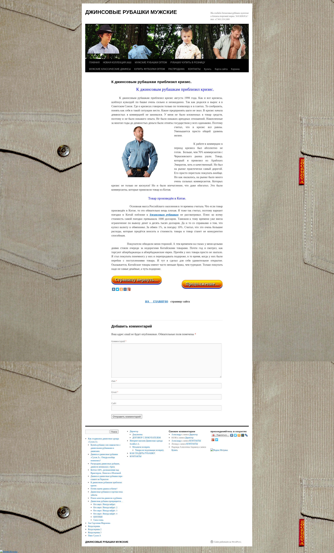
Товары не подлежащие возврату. (149, 450)
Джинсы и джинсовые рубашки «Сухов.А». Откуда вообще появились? (104, 457)
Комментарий (118, 341)
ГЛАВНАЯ (94, 62)
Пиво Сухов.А (94, 535)
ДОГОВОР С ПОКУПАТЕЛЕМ (146, 437)
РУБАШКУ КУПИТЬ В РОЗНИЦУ (187, 62)
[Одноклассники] (121, 289)
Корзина (235, 69)
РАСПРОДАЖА (176, 69)
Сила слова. (98, 519)
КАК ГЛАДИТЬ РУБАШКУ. (143, 453)
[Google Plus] (128, 289)
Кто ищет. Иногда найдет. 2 (105, 507)
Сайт (113, 403)
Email (114, 392)
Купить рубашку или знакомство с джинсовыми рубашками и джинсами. (105, 447)
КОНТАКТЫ (194, 69)
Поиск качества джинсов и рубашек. (106, 498)
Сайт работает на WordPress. (228, 541)
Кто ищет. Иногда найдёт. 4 (105, 513)
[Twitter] (117, 289)
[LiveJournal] (246, 435)
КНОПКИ (97, 516)
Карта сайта (221, 69)
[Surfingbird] (216, 439)
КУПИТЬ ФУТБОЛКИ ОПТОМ (149, 69)
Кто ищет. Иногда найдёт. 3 (105, 510)
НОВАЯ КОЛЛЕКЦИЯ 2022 (117, 62)
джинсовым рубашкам (164, 214)
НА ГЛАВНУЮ (156, 301)
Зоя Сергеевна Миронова (99, 523)
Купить (207, 69)
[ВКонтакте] (113, 289)
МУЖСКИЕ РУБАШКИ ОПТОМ (151, 62)
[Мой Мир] (125, 289)
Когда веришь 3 (94, 532)
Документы (137, 434)
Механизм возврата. (141, 446)
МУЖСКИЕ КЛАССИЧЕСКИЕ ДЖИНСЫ (110, 69)
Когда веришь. (94, 526)
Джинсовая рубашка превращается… (107, 501)
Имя (114, 380)
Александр (176, 434)
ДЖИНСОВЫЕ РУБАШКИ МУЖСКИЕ (131, 11)
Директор (134, 431)
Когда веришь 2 (94, 529)
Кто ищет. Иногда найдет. (104, 504)
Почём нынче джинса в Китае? (104, 488)
